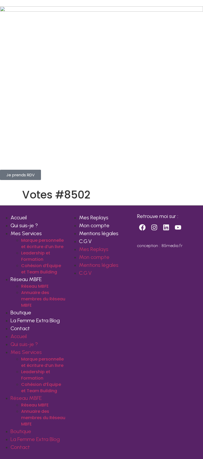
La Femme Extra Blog (35, 320)
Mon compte (94, 225)
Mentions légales (98, 233)
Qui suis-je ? (24, 225)
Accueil (19, 217)
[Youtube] (178, 227)
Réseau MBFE (26, 279)
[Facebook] (142, 227)
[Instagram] (154, 227)
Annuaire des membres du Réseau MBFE (43, 299)
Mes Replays (93, 217)
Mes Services (26, 233)
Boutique (21, 312)
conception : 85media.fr (160, 245)
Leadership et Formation (35, 256)
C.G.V (85, 241)
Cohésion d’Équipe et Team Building (41, 269)
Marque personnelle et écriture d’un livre (42, 243)
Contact (20, 328)
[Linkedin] (166, 227)
